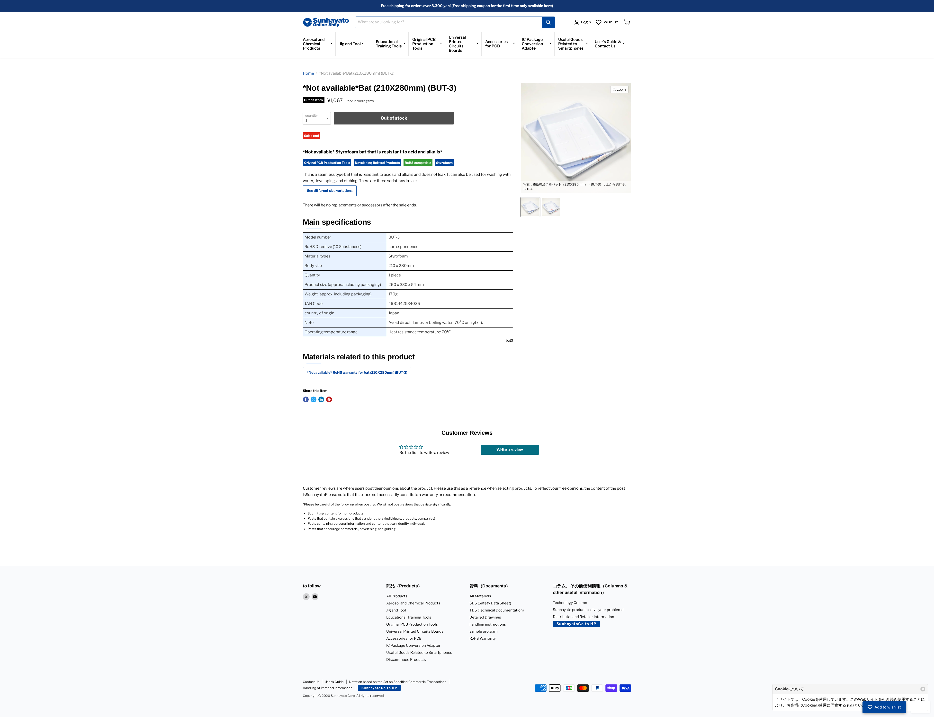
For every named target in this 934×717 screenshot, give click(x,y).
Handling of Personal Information (327, 688)
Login (586, 22)
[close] (922, 689)
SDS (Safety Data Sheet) (490, 603)
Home (308, 73)
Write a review (509, 449)
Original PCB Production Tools (424, 44)
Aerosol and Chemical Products (314, 44)
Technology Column (570, 603)
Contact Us (311, 682)
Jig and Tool (350, 44)
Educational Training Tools (389, 43)
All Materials (480, 596)
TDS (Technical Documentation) (496, 610)
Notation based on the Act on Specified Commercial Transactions (397, 682)
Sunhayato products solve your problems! (588, 610)
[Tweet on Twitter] (313, 399)
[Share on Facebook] (306, 399)
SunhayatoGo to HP (577, 624)
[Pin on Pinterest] (329, 399)
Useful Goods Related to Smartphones (571, 44)
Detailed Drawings (485, 617)
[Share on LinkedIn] (321, 399)
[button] (884, 707)
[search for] (548, 22)
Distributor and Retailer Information (583, 617)
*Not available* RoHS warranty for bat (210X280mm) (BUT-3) (357, 372)
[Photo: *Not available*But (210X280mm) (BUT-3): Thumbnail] (551, 207)
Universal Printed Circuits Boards (457, 44)
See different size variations (329, 190)
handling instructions (487, 624)
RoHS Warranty (482, 638)
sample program (483, 631)
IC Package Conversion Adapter (532, 44)
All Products (396, 596)
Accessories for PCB (496, 43)
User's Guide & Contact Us (608, 43)
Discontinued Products (406, 659)
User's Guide (334, 682)
